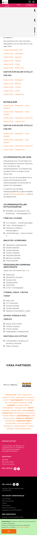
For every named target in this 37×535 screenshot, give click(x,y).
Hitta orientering (8, 501)
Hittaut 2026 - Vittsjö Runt (13, 68)
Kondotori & (30, 413)
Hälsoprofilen (16, 410)
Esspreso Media (23, 405)
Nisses (12, 418)
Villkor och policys (8, 464)
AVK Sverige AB (24, 395)
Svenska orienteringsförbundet (12, 517)
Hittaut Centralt (7, 5)
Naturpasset (6, 505)
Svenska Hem (11, 423)
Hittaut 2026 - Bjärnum (12, 57)
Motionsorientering (8, 508)
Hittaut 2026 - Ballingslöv (13, 53)
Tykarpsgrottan (20, 426)
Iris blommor (19, 413)
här (27, 270)
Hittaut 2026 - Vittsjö (11, 64)
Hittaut (4, 503)
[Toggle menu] (33, 1)
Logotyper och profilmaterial (12, 510)
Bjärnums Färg (8, 397)
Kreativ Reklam (9, 415)
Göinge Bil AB (20, 408)
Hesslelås (5, 410)
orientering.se (6, 490)
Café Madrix (20, 397)
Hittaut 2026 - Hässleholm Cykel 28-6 (18, 118)
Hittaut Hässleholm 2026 (12, 50)
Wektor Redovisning (23, 428)
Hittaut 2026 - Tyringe (12, 61)
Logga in (29, 4)
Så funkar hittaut (8, 462)
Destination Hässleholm (18, 402)
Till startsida (6, 498)
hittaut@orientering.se (10, 451)
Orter (18, 4)
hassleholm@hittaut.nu (18, 194)
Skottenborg (10, 421)
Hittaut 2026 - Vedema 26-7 (14, 121)
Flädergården (8, 408)
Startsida (5, 459)
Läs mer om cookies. (22, 527)
